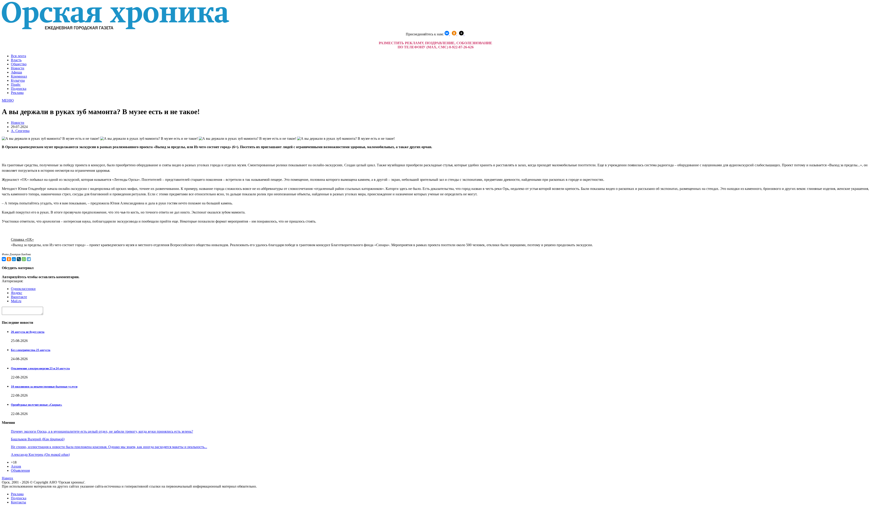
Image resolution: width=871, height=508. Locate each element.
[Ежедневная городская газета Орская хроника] (115, 29)
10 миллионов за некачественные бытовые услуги (44, 386)
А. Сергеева (20, 131)
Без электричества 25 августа (30, 350)
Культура (18, 80)
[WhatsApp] (24, 259)
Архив (16, 466)
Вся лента (18, 56)
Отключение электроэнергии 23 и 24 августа (40, 368)
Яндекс (16, 293)
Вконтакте (19, 297)
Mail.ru (16, 301)
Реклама (17, 93)
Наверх (7, 478)
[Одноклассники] (9, 259)
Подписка (18, 89)
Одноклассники (23, 289)
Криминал (19, 76)
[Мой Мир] (14, 259)
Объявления (20, 470)
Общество (19, 64)
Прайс (16, 84)
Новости (17, 68)
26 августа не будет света (27, 332)
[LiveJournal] (19, 259)
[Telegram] (29, 259)
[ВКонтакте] (4, 259)
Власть (16, 60)
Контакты (18, 502)
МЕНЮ (8, 100)
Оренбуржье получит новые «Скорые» (36, 404)
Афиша (16, 72)
